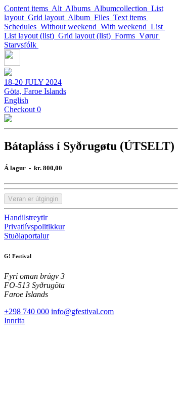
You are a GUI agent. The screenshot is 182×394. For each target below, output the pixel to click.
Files (103, 17)
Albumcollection (122, 8)
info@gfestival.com (82, 311)
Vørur (149, 35)
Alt (58, 8)
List (158, 26)
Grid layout (48, 17)
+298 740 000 (26, 311)
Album (81, 17)
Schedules (22, 26)
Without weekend (70, 26)
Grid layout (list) (86, 35)
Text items (130, 17)
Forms (127, 35)
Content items (28, 8)
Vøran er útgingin (33, 199)
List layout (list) (31, 35)
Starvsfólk (21, 44)
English (16, 100)
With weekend (126, 26)
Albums (79, 8)
